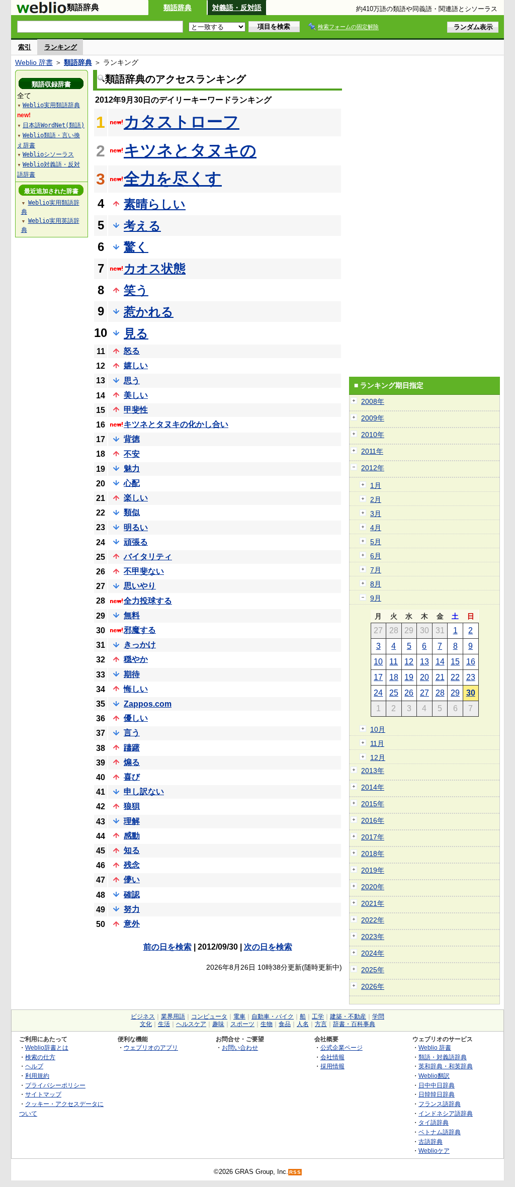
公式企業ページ (341, 1047)
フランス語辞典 (439, 1103)
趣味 (218, 1024)
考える (142, 225)
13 (424, 661)
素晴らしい (155, 204)
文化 (146, 1024)
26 (408, 693)
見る (136, 333)
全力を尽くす (173, 178)
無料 (132, 615)
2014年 (372, 787)
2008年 (372, 401)
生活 (164, 1024)
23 (470, 677)
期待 (132, 674)
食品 (285, 1024)
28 (440, 693)
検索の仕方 (40, 1057)
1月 (375, 485)
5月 (375, 542)
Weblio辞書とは (46, 1047)
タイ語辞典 (433, 1122)
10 (378, 661)
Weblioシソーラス (48, 154)
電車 (239, 1016)
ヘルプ (34, 1066)
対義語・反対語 (237, 8)
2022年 (372, 920)
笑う (136, 290)
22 (455, 677)
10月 (377, 729)
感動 (132, 835)
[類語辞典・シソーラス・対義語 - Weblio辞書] (41, 11)
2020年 (372, 887)
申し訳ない (144, 791)
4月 (375, 528)
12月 (377, 757)
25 (393, 693)
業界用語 (173, 1016)
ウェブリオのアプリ (151, 1047)
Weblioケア (434, 1150)
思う (132, 380)
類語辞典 (177, 8)
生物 (267, 1024)
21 (440, 677)
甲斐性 (136, 409)
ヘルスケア (191, 1024)
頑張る (136, 542)
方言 (321, 1024)
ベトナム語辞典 (439, 1132)
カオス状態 (155, 268)
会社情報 (332, 1057)
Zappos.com (147, 704)
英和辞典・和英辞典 (445, 1066)
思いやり (140, 585)
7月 (375, 570)
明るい (136, 527)
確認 (132, 894)
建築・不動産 (348, 1016)
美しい (136, 395)
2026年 (372, 986)
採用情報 (332, 1066)
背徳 (132, 439)
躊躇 (132, 747)
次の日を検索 (268, 947)
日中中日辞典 (436, 1085)
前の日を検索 (167, 947)
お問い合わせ (240, 1047)
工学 (318, 1016)
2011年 (372, 451)
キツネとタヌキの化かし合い (176, 424)
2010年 (372, 435)
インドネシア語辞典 (445, 1113)
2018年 (372, 854)
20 (424, 677)
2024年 (372, 953)
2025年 (372, 970)
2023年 (372, 936)
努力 (132, 909)
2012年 (372, 468)
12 (408, 661)
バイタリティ (148, 556)
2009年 (372, 418)
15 (455, 661)
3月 (375, 514)
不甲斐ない (144, 571)
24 (378, 693)
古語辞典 (430, 1141)
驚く (136, 246)
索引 (24, 47)
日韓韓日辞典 (436, 1094)
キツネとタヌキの (190, 150)
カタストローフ (181, 122)
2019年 (372, 870)
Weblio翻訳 (434, 1075)
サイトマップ (43, 1094)
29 (455, 693)
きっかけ (140, 644)
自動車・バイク (272, 1016)
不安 (132, 454)
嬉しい (136, 365)
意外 (132, 923)
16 (470, 661)
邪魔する (140, 630)
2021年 (372, 903)
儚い (132, 879)
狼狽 (132, 806)
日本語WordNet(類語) (53, 125)
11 (393, 661)
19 (408, 677)
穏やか (136, 659)
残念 (132, 865)
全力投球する (148, 601)
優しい (136, 718)
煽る (132, 762)
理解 (132, 821)
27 (424, 693)
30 (470, 693)
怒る (132, 351)
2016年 (372, 820)
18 (393, 677)
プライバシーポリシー (55, 1085)
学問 (378, 1016)
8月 (375, 584)
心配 (132, 483)
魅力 (132, 468)
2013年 (372, 771)
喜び (132, 777)
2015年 (372, 804)
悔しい (136, 689)
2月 (375, 499)
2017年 (372, 837)
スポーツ (242, 1024)
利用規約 (37, 1075)
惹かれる (149, 311)
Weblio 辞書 (34, 62)
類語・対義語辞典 (442, 1057)
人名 (303, 1024)
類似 (132, 512)
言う (132, 732)
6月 (375, 556)
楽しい (136, 497)
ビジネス (143, 1016)
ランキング (60, 47)
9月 (375, 598)
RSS (295, 1172)
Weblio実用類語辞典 (51, 105)
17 (378, 677)
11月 (377, 743)
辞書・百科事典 (354, 1024)
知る (132, 850)
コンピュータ (209, 1016)
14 (440, 661)
